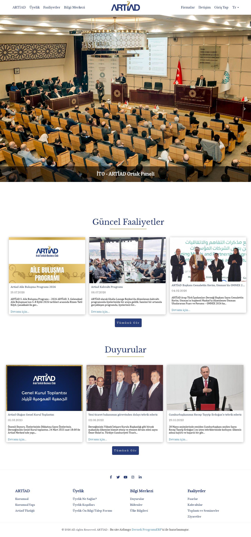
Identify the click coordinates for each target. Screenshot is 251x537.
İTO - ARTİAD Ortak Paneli (126, 174)
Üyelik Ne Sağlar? (85, 499)
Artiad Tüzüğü (25, 510)
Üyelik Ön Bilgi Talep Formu (92, 510)
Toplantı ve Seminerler (203, 510)
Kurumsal (21, 499)
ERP (159, 529)
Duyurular (137, 499)
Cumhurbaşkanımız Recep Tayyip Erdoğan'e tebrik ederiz (205, 414)
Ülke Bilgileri (139, 510)
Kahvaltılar (195, 504)
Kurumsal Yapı (25, 504)
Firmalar (188, 7)
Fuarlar (193, 499)
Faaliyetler (51, 7)
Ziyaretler (194, 516)
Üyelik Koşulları (84, 504)
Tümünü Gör (128, 322)
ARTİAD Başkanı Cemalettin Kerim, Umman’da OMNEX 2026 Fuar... (209, 285)
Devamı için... (20, 311)
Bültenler (136, 504)
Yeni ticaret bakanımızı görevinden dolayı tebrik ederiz (122, 414)
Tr (234, 7)
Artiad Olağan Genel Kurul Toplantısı (31, 414)
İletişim (204, 7)
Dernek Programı (144, 529)
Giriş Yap (221, 7)
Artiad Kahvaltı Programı (107, 287)
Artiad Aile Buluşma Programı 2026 (33, 287)
